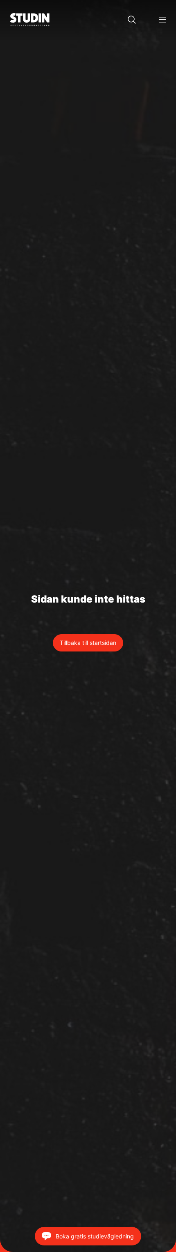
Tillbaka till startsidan (88, 642)
